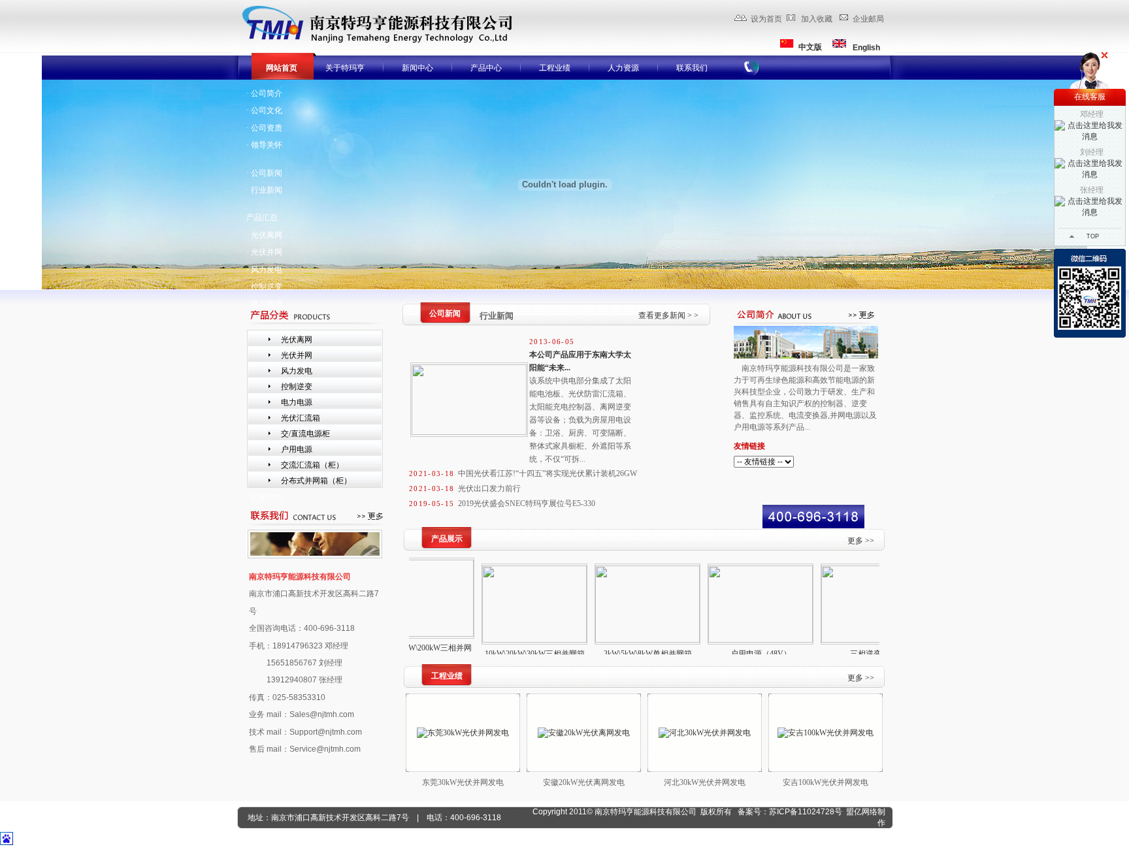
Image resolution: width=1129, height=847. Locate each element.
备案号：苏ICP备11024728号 (790, 811)
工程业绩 (554, 67)
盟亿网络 (861, 811)
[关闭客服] (1104, 55)
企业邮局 (868, 19)
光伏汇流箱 (300, 418)
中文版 (810, 47)
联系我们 (692, 67)
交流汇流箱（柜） (312, 465)
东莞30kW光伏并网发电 (463, 782)
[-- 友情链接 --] (806, 462)
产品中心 (486, 67)
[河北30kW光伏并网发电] (705, 732)
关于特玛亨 (345, 67)
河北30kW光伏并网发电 (704, 782)
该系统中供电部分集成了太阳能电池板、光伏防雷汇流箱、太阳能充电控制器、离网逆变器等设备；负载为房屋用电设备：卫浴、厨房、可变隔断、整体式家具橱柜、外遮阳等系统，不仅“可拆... (580, 420)
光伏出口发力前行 (489, 488)
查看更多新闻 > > (668, 315)
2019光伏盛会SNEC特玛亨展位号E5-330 (526, 503)
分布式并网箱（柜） (316, 480)
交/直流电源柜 (305, 433)
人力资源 (623, 67)
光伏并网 (296, 355)
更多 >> (860, 540)
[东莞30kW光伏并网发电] (463, 732)
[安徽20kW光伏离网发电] (584, 732)
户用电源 (296, 449)
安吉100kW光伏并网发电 (825, 782)
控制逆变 (296, 386)
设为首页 (766, 19)
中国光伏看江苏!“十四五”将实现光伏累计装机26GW (547, 473)
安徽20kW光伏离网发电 (584, 782)
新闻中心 (417, 67)
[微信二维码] (1090, 293)
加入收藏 (816, 19)
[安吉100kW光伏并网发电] (825, 732)
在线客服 (1089, 96)
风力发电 (296, 371)
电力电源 (266, 303)
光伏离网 (296, 339)
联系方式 (266, 497)
